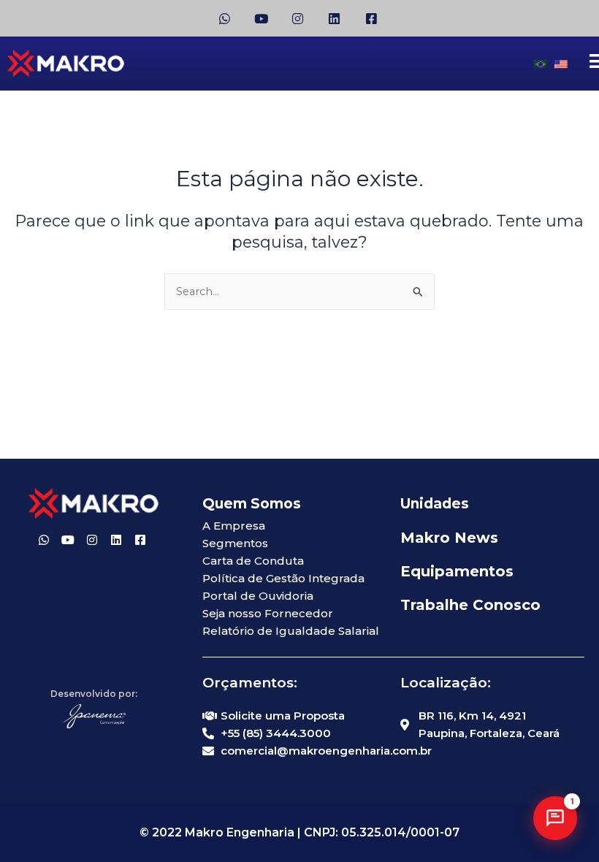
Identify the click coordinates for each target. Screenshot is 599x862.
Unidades (434, 503)
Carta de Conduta (253, 561)
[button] (555, 818)
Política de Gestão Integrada (283, 578)
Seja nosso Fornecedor (267, 613)
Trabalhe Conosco (470, 605)
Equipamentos (457, 571)
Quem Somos (251, 503)
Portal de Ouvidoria (257, 596)
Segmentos (235, 543)
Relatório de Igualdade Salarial (290, 631)
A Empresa (233, 526)
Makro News (449, 537)
